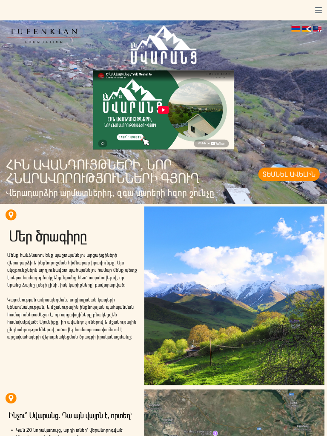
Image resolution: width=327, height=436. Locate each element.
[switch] (318, 10)
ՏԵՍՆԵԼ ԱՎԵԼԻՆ (289, 174)
